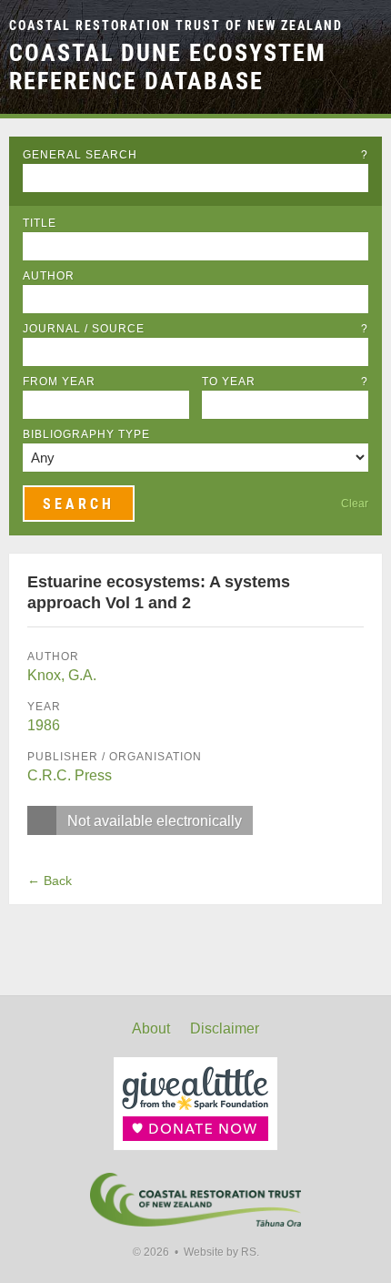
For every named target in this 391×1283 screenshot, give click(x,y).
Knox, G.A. (61, 675)
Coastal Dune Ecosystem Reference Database (167, 67)
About (151, 1028)
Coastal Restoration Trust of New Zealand (176, 26)
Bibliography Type (86, 434)
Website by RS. (221, 1252)
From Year (59, 381)
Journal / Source (195, 328)
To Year (285, 381)
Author (49, 276)
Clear (354, 503)
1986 (43, 725)
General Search (195, 154)
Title (39, 223)
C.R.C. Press (69, 775)
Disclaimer (224, 1028)
